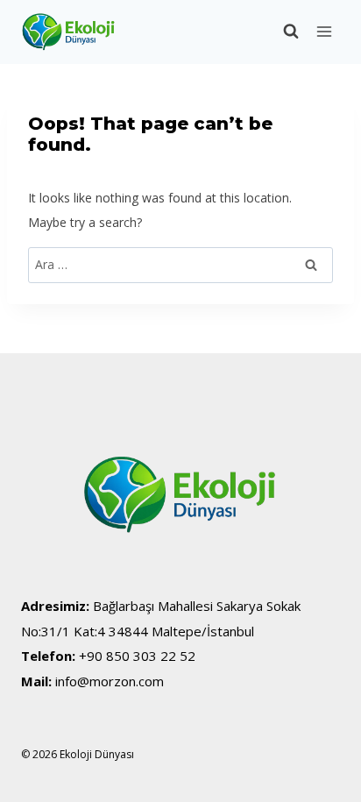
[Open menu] (324, 32)
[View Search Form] (282, 31)
